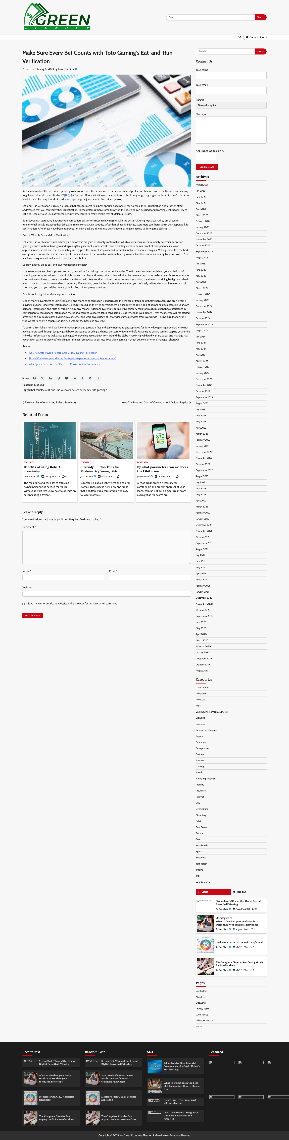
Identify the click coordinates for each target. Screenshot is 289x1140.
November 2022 (204, 458)
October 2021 (203, 537)
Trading (199, 869)
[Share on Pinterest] (66, 378)
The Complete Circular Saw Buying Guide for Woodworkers (239, 964)
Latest (205, 891)
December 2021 (204, 524)
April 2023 (201, 427)
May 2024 (201, 348)
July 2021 (200, 555)
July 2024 (200, 336)
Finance (200, 760)
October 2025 (203, 245)
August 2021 (202, 549)
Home (199, 1026)
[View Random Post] (239, 37)
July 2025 (200, 263)
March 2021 (202, 579)
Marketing (201, 815)
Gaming (200, 766)
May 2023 (201, 421)
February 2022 (203, 512)
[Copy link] (98, 378)
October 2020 (203, 609)
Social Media (202, 845)
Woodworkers (203, 881)
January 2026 (202, 227)
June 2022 (201, 488)
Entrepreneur (202, 748)
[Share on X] (42, 378)
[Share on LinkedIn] (50, 378)
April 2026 (201, 208)
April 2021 (201, 573)
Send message (207, 166)
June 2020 (201, 622)
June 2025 (201, 269)
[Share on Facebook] (34, 378)
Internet (200, 796)
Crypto (199, 735)
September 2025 (204, 251)
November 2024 (204, 312)
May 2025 (201, 275)
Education (201, 742)
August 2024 (202, 330)
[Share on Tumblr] (82, 378)
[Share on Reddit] (74, 378)
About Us (200, 996)
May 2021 (201, 567)
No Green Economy (131, 1135)
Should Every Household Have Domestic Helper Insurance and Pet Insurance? (72, 358)
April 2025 (201, 281)
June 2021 (201, 561)
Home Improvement (206, 778)
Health (199, 772)
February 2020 (203, 646)
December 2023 (204, 379)
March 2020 (202, 640)
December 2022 (204, 451)
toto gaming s (99, 389)
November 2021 (204, 531)
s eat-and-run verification (58, 389)
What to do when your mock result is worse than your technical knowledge (237, 923)
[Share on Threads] (90, 378)
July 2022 (200, 482)
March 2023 (202, 433)
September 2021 (204, 543)
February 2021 (203, 585)
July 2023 (200, 409)
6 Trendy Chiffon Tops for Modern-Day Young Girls (99, 469)
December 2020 (204, 597)
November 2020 (204, 603)
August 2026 (202, 184)
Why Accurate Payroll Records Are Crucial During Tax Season (63, 352)
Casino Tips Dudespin (206, 729)
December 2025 (204, 233)
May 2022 (201, 494)
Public (199, 821)
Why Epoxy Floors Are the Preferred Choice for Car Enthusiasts (64, 364)
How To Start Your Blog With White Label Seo (180, 1102)
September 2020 (204, 615)
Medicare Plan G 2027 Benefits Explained (239, 942)
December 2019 (204, 658)
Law (198, 802)
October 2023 (203, 391)
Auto (198, 705)
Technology (201, 863)
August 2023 (202, 403)
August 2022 (202, 476)
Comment (29, 527)
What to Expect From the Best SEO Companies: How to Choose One (182, 1086)
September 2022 (204, 470)
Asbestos (200, 699)
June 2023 (201, 415)
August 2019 (202, 670)
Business (200, 723)
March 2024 (202, 360)
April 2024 (201, 354)
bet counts (37, 389)
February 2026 (203, 221)
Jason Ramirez (66, 69)
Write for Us (202, 1014)
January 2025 (202, 300)
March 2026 (202, 215)
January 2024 (202, 373)
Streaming (201, 857)
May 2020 (201, 628)
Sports (199, 851)
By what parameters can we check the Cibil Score (162, 469)
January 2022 (202, 518)
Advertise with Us (204, 1020)
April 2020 (201, 634)
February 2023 (203, 439)
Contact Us (201, 990)
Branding (200, 717)
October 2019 (203, 664)
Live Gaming (202, 808)
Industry (200, 784)
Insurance (201, 790)
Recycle (199, 833)
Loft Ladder (202, 687)
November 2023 (204, 385)
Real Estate (201, 827)
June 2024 (201, 342)
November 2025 (204, 239)
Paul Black (223, 909)
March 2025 (202, 288)
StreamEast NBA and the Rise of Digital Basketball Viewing (238, 902)
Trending (241, 891)
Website (26, 587)
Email (113, 571)
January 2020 (203, 652)
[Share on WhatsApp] (58, 378)
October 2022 (203, 464)
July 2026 (200, 190)
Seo (198, 839)
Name (26, 571)
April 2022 (201, 500)
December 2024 (204, 306)
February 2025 (203, 294)
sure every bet (82, 389)
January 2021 (202, 591)
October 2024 (203, 318)
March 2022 (202, 506)
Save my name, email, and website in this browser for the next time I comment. (72, 603)
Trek (198, 875)
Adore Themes (181, 1135)
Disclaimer (201, 1002)
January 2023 (202, 445)
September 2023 (204, 397)
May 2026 (201, 202)
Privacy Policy (202, 1008)
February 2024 (203, 366)
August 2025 (202, 257)
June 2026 (201, 196)
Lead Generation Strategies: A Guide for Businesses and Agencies (181, 1115)
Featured (39, 384)
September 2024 (204, 324)
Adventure (201, 693)
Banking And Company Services (212, 711)
